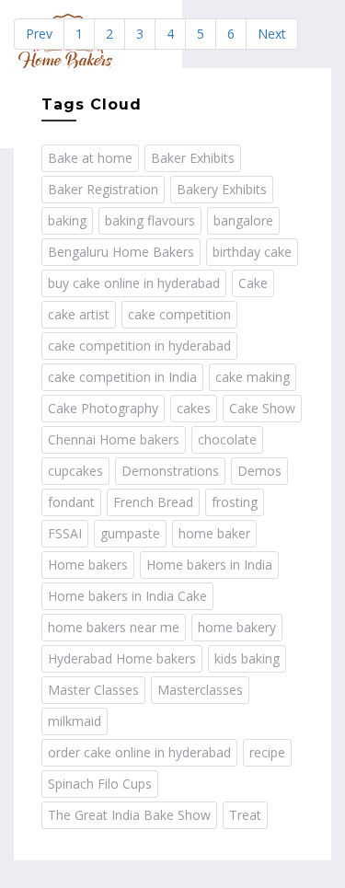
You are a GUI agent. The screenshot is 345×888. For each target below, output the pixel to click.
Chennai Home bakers (113, 439)
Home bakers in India (209, 564)
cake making (252, 377)
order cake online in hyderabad (139, 752)
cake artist (78, 314)
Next (272, 33)
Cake (253, 283)
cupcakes (75, 470)
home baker (214, 533)
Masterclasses (200, 689)
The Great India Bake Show (129, 815)
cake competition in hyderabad (139, 345)
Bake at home (90, 158)
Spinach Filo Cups (100, 783)
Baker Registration (103, 189)
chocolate (227, 439)
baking (67, 220)
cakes (194, 408)
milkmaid (74, 721)
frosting (235, 502)
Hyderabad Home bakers (122, 658)
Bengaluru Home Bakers (121, 251)
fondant (71, 502)
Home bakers (88, 564)
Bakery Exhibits (222, 189)
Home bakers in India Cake (127, 596)
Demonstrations (170, 470)
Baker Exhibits (193, 158)
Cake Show (262, 408)
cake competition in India (122, 377)
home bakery (237, 627)
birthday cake (252, 251)
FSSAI (65, 533)
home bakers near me (113, 627)
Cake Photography (103, 408)
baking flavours (150, 220)
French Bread (153, 502)
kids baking (247, 658)
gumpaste (130, 533)
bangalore (243, 220)
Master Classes (93, 689)
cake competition (179, 314)
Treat (245, 815)
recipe (267, 752)
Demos (259, 470)
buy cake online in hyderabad (134, 283)
